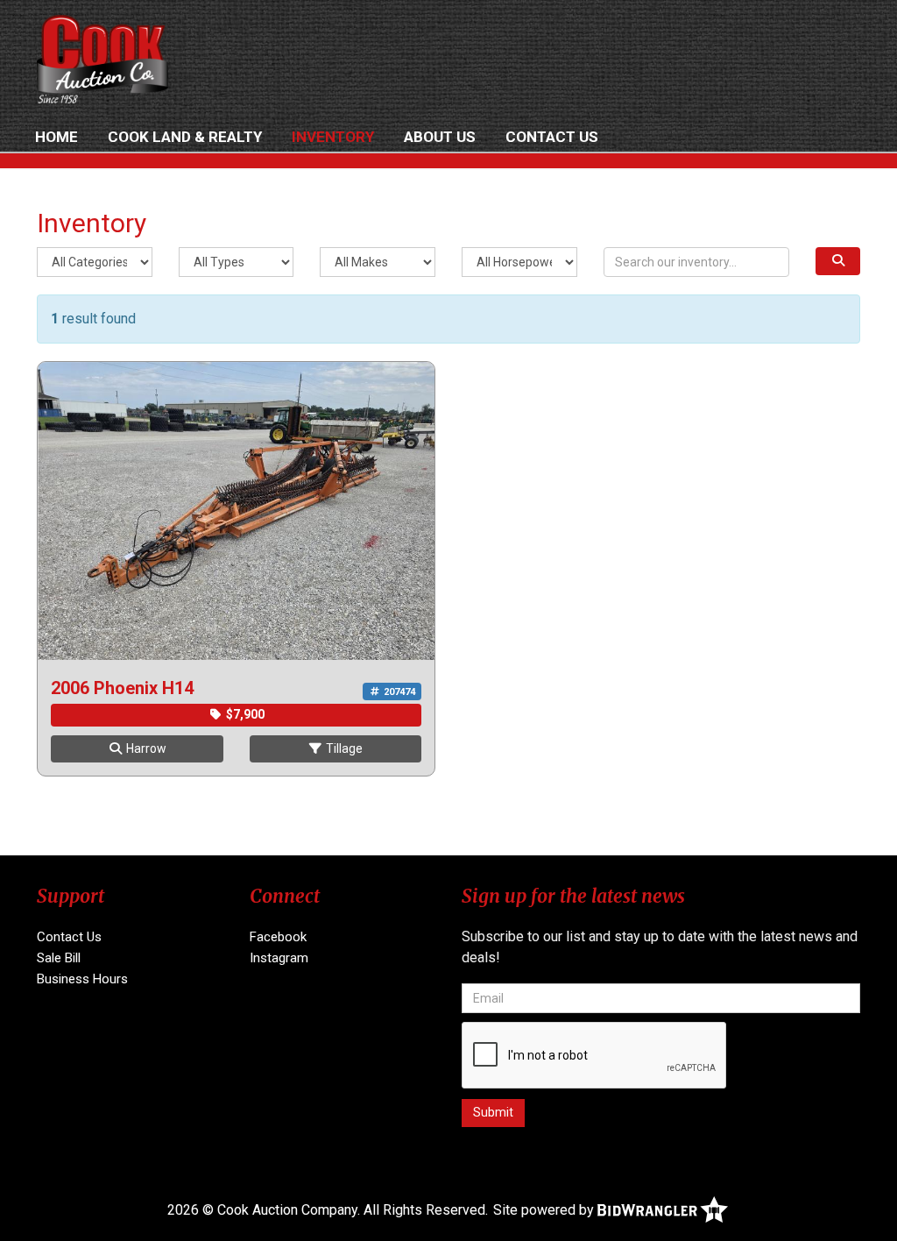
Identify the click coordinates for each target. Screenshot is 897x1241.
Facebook (278, 937)
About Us (440, 136)
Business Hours (82, 979)
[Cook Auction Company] (102, 59)
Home (56, 136)
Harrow (145, 748)
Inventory (333, 136)
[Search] (838, 261)
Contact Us (551, 136)
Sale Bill (59, 958)
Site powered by (545, 1210)
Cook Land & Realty (185, 136)
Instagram (279, 958)
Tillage (343, 748)
